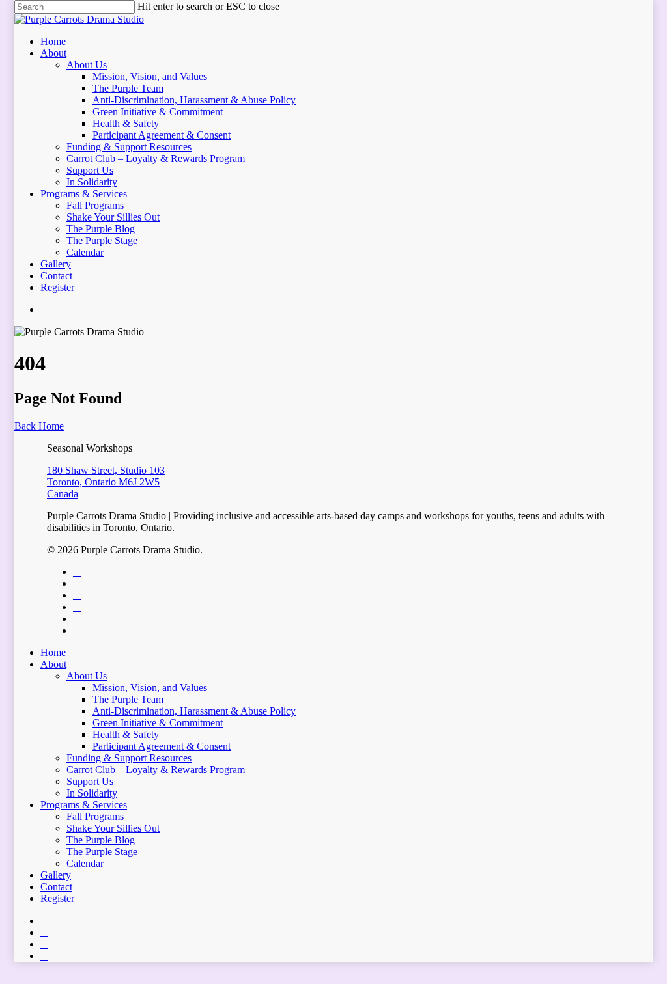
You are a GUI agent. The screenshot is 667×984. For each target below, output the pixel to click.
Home (53, 41)
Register (57, 287)
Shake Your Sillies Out (113, 217)
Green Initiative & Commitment (157, 111)
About (53, 53)
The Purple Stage (101, 240)
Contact (56, 275)
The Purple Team (127, 88)
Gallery (55, 263)
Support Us (89, 170)
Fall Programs (95, 205)
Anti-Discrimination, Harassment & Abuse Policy (194, 99)
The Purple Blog (100, 228)
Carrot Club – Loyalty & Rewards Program (155, 158)
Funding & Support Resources (129, 146)
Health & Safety (125, 123)
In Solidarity (91, 181)
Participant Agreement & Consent (161, 135)
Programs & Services (83, 193)
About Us (86, 64)
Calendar (85, 252)
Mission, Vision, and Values (149, 76)
